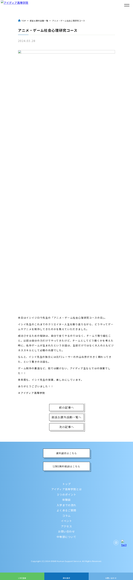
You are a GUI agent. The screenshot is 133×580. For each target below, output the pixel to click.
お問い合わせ (66, 531)
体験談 (66, 499)
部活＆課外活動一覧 (39, 20)
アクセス (66, 526)
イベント (66, 521)
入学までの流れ (66, 505)
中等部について (66, 537)
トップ (66, 484)
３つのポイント (66, 494)
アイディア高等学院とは (66, 489)
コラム (66, 515)
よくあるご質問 (66, 510)
